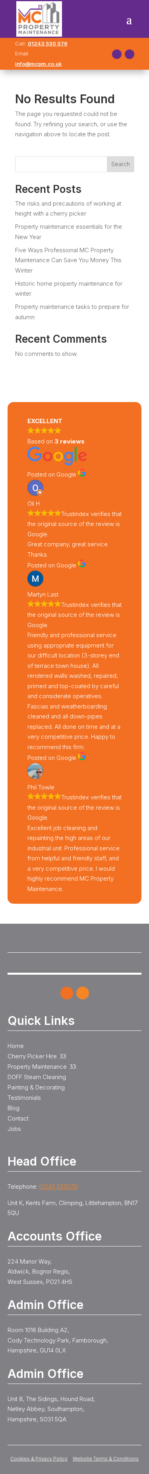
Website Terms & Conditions (106, 1459)
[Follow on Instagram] (129, 54)
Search (120, 164)
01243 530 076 (48, 43)
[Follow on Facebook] (117, 54)
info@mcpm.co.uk (38, 64)
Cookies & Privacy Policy (39, 1459)
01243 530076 (58, 1186)
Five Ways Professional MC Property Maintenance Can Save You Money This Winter (68, 260)
